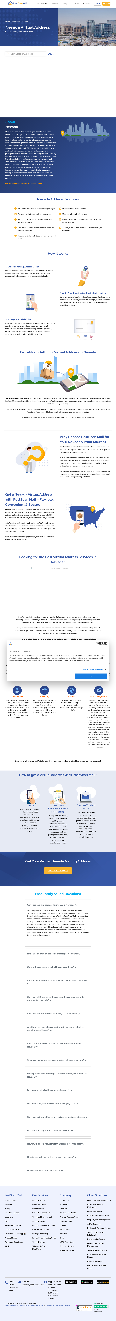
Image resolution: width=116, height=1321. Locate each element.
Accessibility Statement (63, 1305)
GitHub (63, 1225)
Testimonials (65, 1229)
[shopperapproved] (83, 1308)
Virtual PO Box (38, 1221)
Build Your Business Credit (98, 1215)
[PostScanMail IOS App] (71, 1282)
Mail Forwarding (39, 1204)
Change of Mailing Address (43, 1225)
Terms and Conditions (14, 1242)
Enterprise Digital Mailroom (99, 1200)
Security (63, 1208)
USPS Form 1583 (66, 1242)
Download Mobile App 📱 (15, 1233)
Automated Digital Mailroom (95, 1205)
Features (54, 4)
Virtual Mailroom (39, 1242)
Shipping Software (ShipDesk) (40, 1247)
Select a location (58, 871)
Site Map (8, 1246)
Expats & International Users (96, 1266)
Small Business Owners (97, 1250)
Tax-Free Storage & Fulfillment (95, 1233)
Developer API (66, 1221)
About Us (64, 1204)
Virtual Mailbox (38, 1200)
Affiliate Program (67, 1250)
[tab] (58, 904)
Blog (62, 1238)
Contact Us (64, 1200)
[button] (58, 904)
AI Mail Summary (94, 1224)
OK (91, 676)
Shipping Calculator (13, 1225)
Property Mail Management (99, 1220)
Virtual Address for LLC (42, 1217)
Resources (87, 4)
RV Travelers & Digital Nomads (96, 1255)
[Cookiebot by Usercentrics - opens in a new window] (97, 643)
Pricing (64, 4)
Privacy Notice (11, 1238)
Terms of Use (50, 1305)
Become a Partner (67, 1246)
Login (97, 4)
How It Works (42, 4)
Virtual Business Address (42, 1213)
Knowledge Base (12, 1229)
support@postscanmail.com (33, 1285)
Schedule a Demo (12, 1213)
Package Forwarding (40, 1229)
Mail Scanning (38, 1208)
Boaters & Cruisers (95, 1261)
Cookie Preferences (37, 1305)
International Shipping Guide (44, 1238)
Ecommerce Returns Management (95, 1244)
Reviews (63, 1233)
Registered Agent (94, 1211)
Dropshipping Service (96, 1239)
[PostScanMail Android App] (87, 1282)
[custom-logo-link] (17, 3)
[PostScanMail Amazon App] (103, 1282)
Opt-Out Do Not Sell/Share (92, 670)
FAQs (7, 1221)
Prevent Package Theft (69, 1217)
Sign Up (106, 4)
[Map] (87, 84)
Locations (75, 4)
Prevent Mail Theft (68, 1213)
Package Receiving (40, 1233)
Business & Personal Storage (99, 1228)
